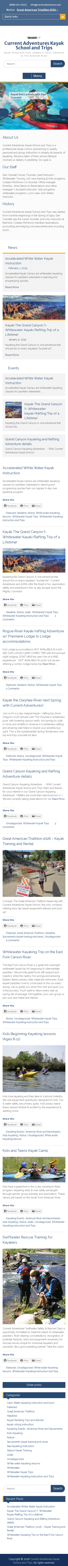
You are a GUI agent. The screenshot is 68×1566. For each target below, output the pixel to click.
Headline (22, 513)
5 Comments (13, 940)
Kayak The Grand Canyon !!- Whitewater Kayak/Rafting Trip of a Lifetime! (32, 329)
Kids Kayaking (10, 1135)
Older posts (34, 1385)
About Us (10, 137)
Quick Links (11, 16)
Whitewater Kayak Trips (25, 516)
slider (28, 612)
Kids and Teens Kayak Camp (25, 1151)
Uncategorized (33, 756)
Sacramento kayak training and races (23, 936)
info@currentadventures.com (46, 4)
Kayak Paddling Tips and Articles (25, 1420)
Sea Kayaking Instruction (20, 1446)
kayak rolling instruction (20, 1424)
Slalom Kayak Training (19, 1450)
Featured (11, 513)
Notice (31, 513)
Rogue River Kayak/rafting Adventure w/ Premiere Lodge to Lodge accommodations (33, 636)
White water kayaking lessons (23, 1463)
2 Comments (13, 688)
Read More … (50, 664)
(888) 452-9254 (17, 4)
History (8, 204)
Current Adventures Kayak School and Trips (34, 45)
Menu (37, 76)
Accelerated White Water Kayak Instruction (31, 1506)
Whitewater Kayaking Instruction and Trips (26, 615)
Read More (12, 287)
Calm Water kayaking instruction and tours (30, 1402)
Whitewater (13, 1467)
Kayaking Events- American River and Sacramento (33, 1131)
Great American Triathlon (30, 933)
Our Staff (10, 167)
